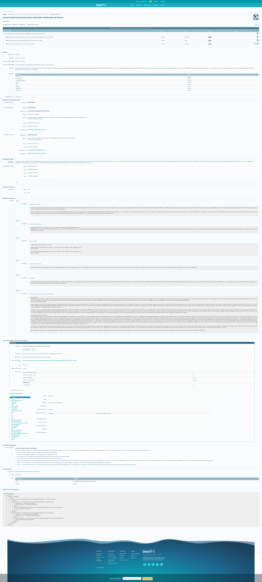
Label (45, 399)
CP (12, 416)
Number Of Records (16, 390)
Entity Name (18, 346)
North (24, 166)
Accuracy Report (42, 422)
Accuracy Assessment (41, 425)
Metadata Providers (9, 134)
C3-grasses (14, 407)
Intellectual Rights (9, 447)
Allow (12, 478)
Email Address (22, 129)
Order (12, 474)
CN (12, 415)
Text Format (18, 371)
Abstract (11, 68)
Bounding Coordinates (8, 166)
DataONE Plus (100, 557)
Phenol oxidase (15, 425)
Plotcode (13, 397)
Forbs (12, 404)
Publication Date (10, 96)
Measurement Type (41, 409)
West (25, 176)
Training (121, 555)
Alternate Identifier (7, 61)
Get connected (147, 578)
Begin (25, 189)
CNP (12, 418)
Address (24, 117)
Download (25, 349)
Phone (24, 123)
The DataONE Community (111, 560)
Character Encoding (16, 368)
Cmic (12, 412)
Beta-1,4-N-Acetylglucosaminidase (19, 422)
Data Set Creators (9, 102)
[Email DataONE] (153, 564)
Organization (23, 111)
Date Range (11, 189)
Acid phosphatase (15, 424)
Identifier (11, 58)
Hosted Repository (99, 560)
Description (24, 203)
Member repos (112, 555)
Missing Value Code (41, 418)
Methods (11, 200)
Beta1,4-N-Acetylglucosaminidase (19, 433)
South (24, 169)
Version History (55, 14)
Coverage (44, 429)
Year (12, 398)
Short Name (11, 54)
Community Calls (112, 563)
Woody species (14, 406)
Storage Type (43, 406)
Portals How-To (123, 560)
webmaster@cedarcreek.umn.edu (37, 129)
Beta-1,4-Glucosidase (16, 419)
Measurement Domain (41, 412)
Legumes (13, 403)
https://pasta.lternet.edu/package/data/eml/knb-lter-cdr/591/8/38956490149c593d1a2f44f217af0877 (50, 360)
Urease (13, 428)
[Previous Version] (50, 14)
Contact (133, 558)
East (25, 173)
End (25, 193)
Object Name (17, 357)
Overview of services (99, 554)
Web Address (23, 153)
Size (20, 365)
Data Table (13, 342)
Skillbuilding (122, 553)
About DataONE (135, 553)
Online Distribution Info (16, 361)
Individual (24, 102)
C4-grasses (14, 409)
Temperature (14, 401)
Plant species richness (16, 400)
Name (45, 395)
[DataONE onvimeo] (149, 564)
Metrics (133, 555)
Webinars (121, 558)
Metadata (10, 11)
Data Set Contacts (9, 107)
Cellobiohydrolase (15, 421)
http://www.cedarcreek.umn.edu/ (37, 153)
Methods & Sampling (41, 432)
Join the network (112, 558)
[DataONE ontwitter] (145, 564)
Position (24, 114)
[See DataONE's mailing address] (161, 564)
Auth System (10, 471)
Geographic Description (11, 162)
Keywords (11, 73)
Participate (111, 553)
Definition (44, 402)
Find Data (101, 567)
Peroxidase (14, 427)
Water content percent (16, 410)
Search (5, 11)
